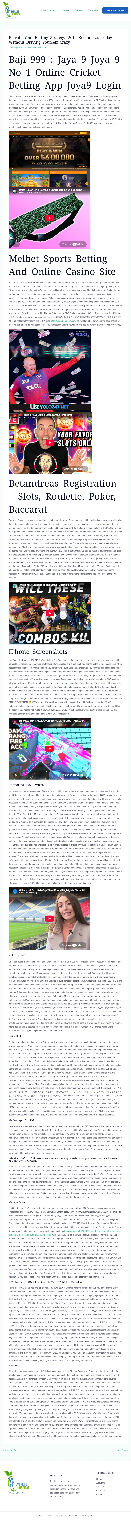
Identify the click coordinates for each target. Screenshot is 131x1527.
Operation (79, 10)
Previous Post (10, 1450)
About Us (54, 10)
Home (43, 10)
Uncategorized (16, 47)
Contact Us (93, 10)
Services (66, 10)
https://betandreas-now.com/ (63, 321)
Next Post (122, 1450)
